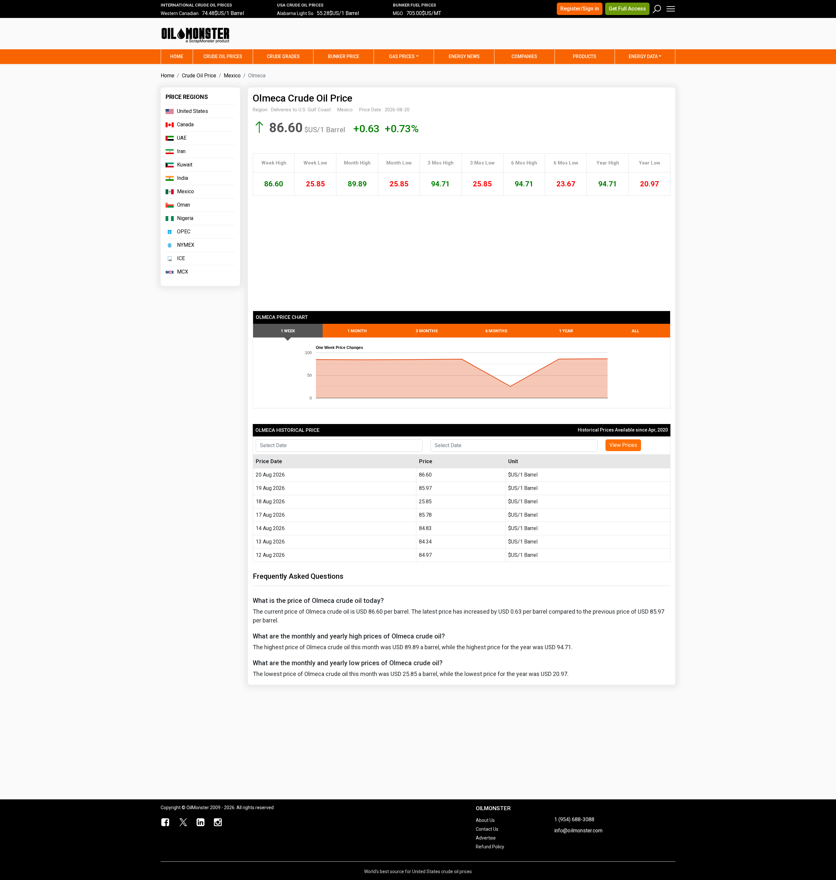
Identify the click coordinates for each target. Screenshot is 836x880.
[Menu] (670, 7)
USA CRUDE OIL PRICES (300, 5)
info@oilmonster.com (578, 830)
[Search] (657, 7)
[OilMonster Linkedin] (200, 822)
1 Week (288, 330)
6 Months (496, 330)
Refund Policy (490, 846)
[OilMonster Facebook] (165, 822)
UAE (181, 138)
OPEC (183, 231)
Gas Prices (402, 56)
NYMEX (185, 245)
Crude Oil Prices (222, 56)
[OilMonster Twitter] (183, 822)
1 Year (566, 330)
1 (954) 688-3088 (574, 819)
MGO (398, 13)
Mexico (232, 75)
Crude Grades (283, 56)
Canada (185, 124)
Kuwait (184, 165)
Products (584, 56)
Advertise (486, 838)
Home (181, 56)
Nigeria (185, 218)
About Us (485, 820)
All (635, 330)
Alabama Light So (295, 13)
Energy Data (643, 56)
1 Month (357, 330)
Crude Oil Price (199, 75)
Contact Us (487, 829)
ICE (181, 258)
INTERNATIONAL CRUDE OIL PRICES (196, 5)
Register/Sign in (579, 9)
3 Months (427, 330)
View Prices (623, 445)
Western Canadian (180, 13)
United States (192, 111)
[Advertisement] (594, 37)
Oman (183, 205)
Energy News (464, 56)
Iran (181, 151)
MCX (182, 272)
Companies (524, 56)
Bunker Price (343, 56)
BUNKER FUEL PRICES (414, 5)
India (182, 178)
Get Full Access (627, 9)
